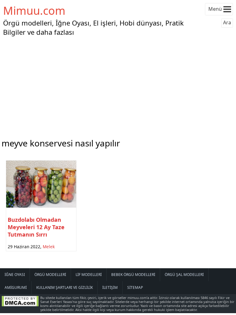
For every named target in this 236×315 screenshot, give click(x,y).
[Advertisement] (118, 86)
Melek (49, 246)
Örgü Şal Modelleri (184, 274)
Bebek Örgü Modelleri (133, 274)
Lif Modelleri (89, 274)
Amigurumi (16, 287)
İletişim (110, 287)
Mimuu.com (34, 10)
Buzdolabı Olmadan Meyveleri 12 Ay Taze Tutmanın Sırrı (36, 227)
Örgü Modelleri (50, 274)
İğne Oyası (15, 274)
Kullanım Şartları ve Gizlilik (64, 287)
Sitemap (135, 287)
